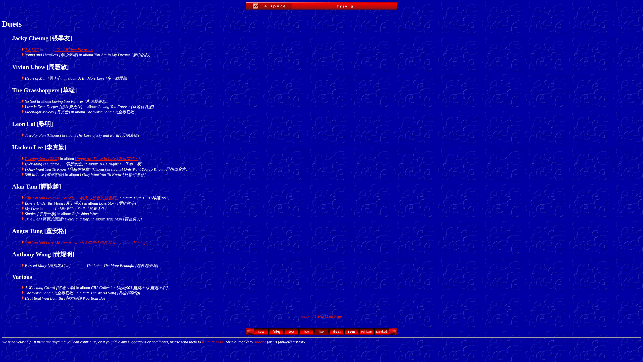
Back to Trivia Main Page (321, 316)
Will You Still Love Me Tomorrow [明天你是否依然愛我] (71, 198)
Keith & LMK (213, 342)
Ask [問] (32, 50)
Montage (140, 242)
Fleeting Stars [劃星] (42, 159)
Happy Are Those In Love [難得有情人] (107, 159)
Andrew (260, 342)
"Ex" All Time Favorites (74, 50)
